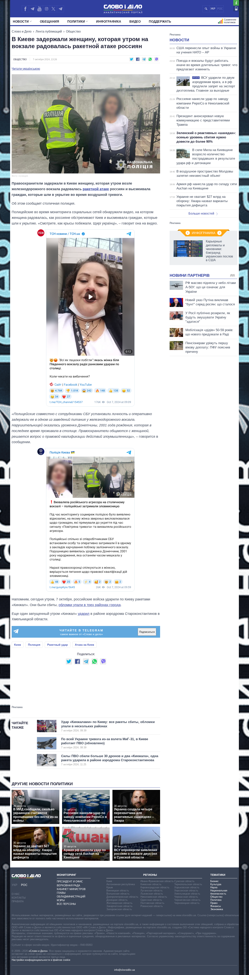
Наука (213, 887)
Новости (21, 21)
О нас (16, 894)
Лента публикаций (49, 31)
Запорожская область (119, 909)
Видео (135, 21)
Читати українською (26, 68)
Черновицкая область (187, 903)
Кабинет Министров (71, 889)
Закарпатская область (119, 906)
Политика (215, 899)
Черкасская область (186, 896)
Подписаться (147, 631)
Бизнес (214, 881)
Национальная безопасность (218, 892)
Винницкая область (117, 890)
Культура (215, 884)
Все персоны (66, 904)
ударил (83, 614)
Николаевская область (153, 896)
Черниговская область (187, 899)
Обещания (49, 21)
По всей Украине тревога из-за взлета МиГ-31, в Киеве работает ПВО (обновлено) (104, 743)
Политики (76, 21)
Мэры (61, 900)
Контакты (19, 897)
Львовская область (151, 893)
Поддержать (160, 21)
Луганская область (151, 890)
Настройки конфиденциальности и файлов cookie (41, 959)
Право (213, 903)
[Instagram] (46, 8)
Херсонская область (186, 890)
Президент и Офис (70, 881)
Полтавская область (152, 903)
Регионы (150, 874)
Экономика (216, 909)
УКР (212, 8)
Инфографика (108, 21)
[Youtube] (39, 8)
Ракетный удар (57, 644)
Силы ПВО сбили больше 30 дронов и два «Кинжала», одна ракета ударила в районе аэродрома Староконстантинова (109, 760)
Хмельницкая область (187, 893)
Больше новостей (201, 213)
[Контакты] (236, 8)
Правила (18, 901)
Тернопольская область (188, 884)
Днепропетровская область (122, 896)
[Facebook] (25, 8)
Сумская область (184, 881)
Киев (17, 644)
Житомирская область (119, 903)
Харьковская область (186, 887)
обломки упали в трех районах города (90, 605)
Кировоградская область (154, 887)
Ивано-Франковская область (157, 881)
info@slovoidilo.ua (124, 969)
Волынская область (118, 893)
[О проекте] (236, 3)
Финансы (215, 906)
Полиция (34, 644)
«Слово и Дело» (38, 950)
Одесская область (151, 899)
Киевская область (150, 884)
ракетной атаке (96, 189)
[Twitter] (53, 8)
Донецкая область (117, 899)
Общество (73, 31)
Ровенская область (151, 906)
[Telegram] (32, 8)
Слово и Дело (22, 31)
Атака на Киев (84, 644)
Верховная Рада (68, 885)
